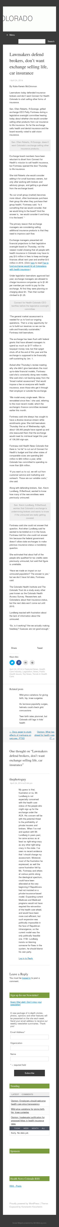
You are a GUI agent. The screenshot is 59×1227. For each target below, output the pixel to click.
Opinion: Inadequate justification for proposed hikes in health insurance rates (28, 1120)
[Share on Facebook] (18, 662)
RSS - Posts (15, 1185)
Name (13, 1054)
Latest (15, 1094)
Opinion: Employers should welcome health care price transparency (28, 1102)
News (35, 671)
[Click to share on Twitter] (12, 662)
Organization (16, 1042)
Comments (27, 1094)
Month (35, 1128)
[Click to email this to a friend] (25, 662)
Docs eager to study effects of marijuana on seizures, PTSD (20, 735)
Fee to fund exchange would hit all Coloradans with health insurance (29, 266)
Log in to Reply (26, 958)
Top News (27, 673)
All (43, 1128)
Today (17, 1128)
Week (26, 1128)
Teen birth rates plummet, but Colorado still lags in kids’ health (33, 719)
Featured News (31, 669)
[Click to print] (32, 662)
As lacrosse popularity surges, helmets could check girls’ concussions (33, 707)
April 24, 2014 (16, 80)
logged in (26, 977)
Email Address (17, 1032)
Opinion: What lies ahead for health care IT (44, 735)
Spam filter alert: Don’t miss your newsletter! (26, 1003)
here (32, 262)
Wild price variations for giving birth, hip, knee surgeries (33, 696)
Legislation (27, 671)
